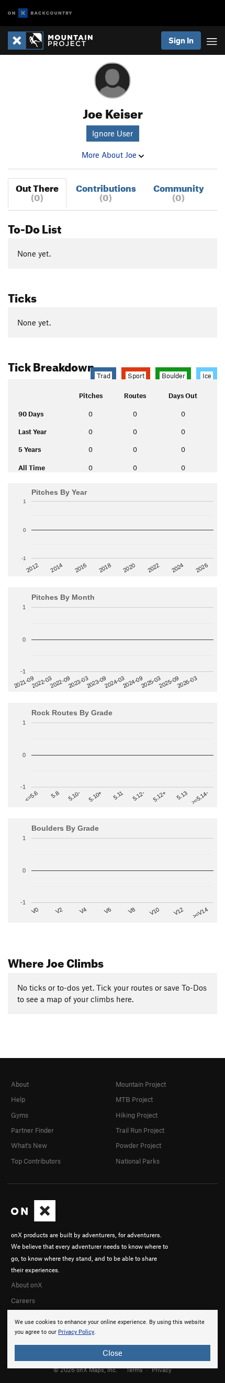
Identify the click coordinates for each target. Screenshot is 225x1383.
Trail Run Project (140, 1130)
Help (18, 1099)
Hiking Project (137, 1115)
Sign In (181, 40)
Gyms (19, 1115)
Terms (134, 1369)
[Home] (55, 40)
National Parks (138, 1161)
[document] (112, 1339)
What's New (29, 1145)
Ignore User (112, 133)
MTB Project (134, 1099)
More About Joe (110, 154)
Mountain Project (141, 1084)
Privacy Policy (76, 1332)
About (20, 1084)
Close (112, 1352)
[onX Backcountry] (40, 13)
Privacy (162, 1369)
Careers (23, 1300)
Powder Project (138, 1145)
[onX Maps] (33, 1219)
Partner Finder (32, 1130)
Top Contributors (36, 1161)
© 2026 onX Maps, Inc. (85, 1369)
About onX (26, 1285)
